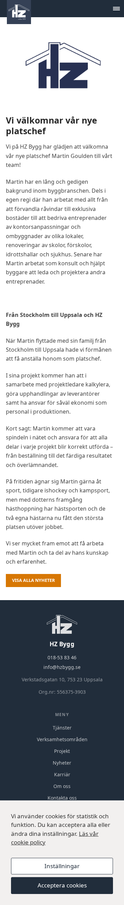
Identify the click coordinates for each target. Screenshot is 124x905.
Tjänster (62, 727)
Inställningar (62, 866)
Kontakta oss (62, 798)
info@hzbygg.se (62, 667)
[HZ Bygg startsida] (19, 12)
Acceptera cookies (62, 885)
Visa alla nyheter (33, 580)
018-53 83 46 (62, 657)
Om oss (62, 786)
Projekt (62, 751)
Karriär (62, 774)
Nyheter (62, 762)
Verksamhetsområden (62, 739)
